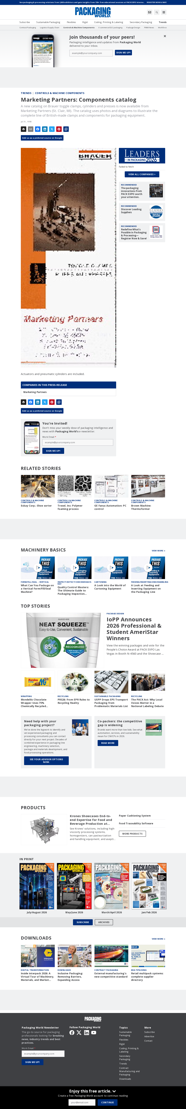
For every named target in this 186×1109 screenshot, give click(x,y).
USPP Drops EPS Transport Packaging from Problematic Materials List (111, 703)
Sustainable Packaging (107, 696)
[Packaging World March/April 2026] (111, 886)
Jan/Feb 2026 (149, 912)
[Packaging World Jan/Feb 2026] (149, 886)
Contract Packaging (106, 970)
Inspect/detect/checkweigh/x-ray (75, 583)
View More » (158, 550)
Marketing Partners (35, 392)
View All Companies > (142, 174)
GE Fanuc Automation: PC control (110, 507)
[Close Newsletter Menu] (165, 36)
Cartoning (100, 582)
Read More (108, 743)
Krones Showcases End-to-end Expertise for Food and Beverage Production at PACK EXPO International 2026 (91, 820)
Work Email (49, 437)
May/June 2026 (74, 912)
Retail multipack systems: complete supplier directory (147, 977)
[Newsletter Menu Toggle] (149, 12)
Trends (26, 93)
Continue (107, 1102)
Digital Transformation (35, 970)
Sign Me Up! (123, 52)
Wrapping (26, 696)
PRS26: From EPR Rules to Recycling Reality (74, 701)
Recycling (63, 696)
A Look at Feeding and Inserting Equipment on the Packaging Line (146, 588)
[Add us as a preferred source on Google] (66, 129)
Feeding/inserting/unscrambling (149, 582)
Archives (103, 922)
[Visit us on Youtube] (93, 1032)
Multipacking (139, 970)
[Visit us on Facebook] (71, 1032)
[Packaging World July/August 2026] (36, 886)
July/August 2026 (37, 912)
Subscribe (83, 922)
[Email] (30, 129)
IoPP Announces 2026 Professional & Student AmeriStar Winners (134, 628)
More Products (132, 833)
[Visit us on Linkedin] (86, 1032)
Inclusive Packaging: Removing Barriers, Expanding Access (70, 977)
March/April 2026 (112, 912)
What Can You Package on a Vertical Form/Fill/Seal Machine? (37, 588)
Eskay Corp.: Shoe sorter (36, 505)
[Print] (23, 129)
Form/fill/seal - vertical (35, 582)
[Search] (156, 12)
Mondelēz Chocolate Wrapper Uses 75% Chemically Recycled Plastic (34, 703)
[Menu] (164, 12)
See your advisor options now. (46, 761)
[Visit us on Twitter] (79, 1032)
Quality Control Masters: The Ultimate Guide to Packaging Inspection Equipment (73, 590)
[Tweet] (52, 129)
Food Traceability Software (136, 823)
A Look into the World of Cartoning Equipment (110, 587)
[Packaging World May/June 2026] (74, 886)
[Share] (37, 129)
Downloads (64, 970)
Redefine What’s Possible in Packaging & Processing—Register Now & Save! (134, 234)
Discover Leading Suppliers (131, 211)
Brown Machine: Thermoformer (141, 507)
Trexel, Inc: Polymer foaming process (70, 507)
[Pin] (59, 129)
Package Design (115, 613)
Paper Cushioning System (135, 815)
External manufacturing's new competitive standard (110, 975)
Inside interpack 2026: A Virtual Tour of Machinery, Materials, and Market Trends (37, 977)
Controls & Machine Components (59, 93)
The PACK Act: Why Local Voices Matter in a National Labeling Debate (147, 703)
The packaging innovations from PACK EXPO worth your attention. (131, 193)
